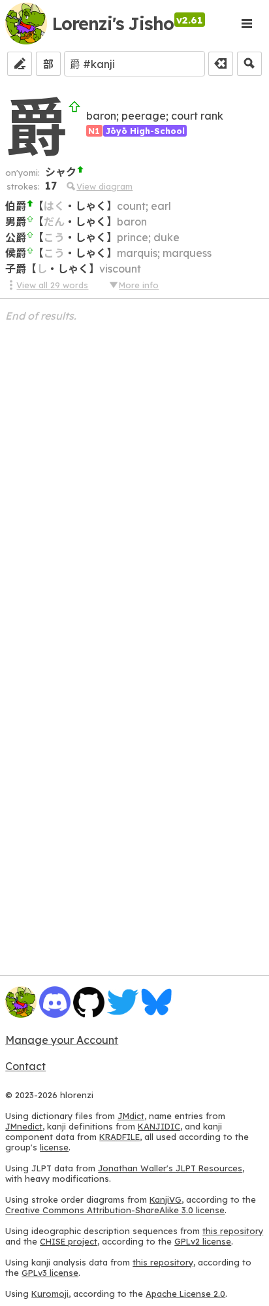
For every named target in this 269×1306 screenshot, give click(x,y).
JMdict (131, 1116)
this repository (232, 1231)
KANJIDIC (159, 1126)
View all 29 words (52, 285)
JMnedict (23, 1126)
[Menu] (246, 23)
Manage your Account (61, 1039)
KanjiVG (166, 1199)
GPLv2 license (202, 1241)
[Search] (249, 63)
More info (139, 285)
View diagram (104, 186)
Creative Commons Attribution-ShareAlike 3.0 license (115, 1210)
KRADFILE (119, 1136)
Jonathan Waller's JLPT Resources (170, 1168)
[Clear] (221, 63)
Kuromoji (50, 1293)
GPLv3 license (50, 1272)
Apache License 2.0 (185, 1293)
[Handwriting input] (20, 63)
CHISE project (68, 1241)
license (54, 1147)
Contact (25, 1066)
